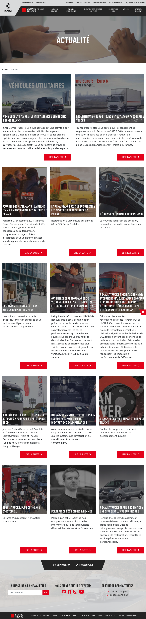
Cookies (120, 615)
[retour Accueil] (8, 7)
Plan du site (132, 615)
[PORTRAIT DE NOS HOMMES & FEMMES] (73, 489)
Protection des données (103, 615)
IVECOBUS (126, 9)
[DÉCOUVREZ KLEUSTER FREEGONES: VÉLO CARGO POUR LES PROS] (24, 287)
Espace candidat (119, 594)
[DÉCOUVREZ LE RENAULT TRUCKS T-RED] (121, 191)
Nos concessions (83, 2)
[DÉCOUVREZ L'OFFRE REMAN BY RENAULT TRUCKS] (121, 400)
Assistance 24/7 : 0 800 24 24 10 (34, 3)
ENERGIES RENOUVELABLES (71, 10)
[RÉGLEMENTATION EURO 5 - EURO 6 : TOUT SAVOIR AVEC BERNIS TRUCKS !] (109, 98)
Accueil (5, 69)
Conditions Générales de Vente (74, 615)
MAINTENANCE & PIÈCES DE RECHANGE (93, 10)
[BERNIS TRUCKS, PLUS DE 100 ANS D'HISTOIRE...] (24, 489)
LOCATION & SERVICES (54, 10)
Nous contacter (115, 2)
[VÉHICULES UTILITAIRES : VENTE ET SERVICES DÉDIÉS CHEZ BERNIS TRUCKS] (36, 98)
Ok (45, 592)
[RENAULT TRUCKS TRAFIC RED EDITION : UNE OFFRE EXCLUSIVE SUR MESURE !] (121, 489)
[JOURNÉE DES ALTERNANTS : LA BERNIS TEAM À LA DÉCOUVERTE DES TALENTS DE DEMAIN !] (24, 191)
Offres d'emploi (118, 591)
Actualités (68, 2)
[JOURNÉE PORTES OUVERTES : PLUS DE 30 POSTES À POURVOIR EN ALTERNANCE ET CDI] (24, 400)
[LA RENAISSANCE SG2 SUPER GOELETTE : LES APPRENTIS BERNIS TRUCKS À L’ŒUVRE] (73, 191)
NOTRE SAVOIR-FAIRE (114, 10)
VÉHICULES (40, 9)
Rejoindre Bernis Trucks (135, 2)
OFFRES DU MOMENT (138, 10)
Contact (34, 615)
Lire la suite (56, 157)
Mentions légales (48, 615)
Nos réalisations (99, 2)
